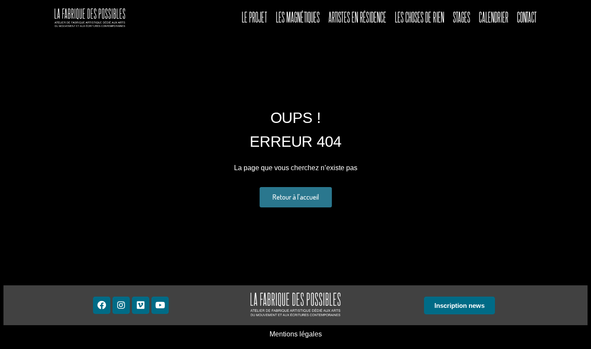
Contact (527, 17)
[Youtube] (160, 305)
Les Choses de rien (419, 17)
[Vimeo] (140, 305)
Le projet (254, 17)
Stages (461, 17)
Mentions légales (296, 334)
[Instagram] (121, 305)
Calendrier (493, 17)
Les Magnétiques (298, 17)
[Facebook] (101, 305)
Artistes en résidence (357, 17)
